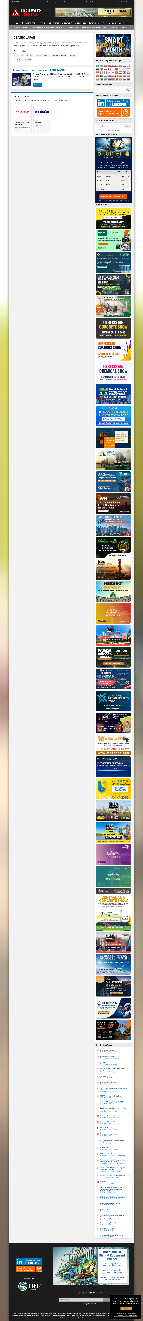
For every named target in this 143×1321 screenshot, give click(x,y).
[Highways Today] (26, 12)
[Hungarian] (128, 69)
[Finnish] (106, 69)
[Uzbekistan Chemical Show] (113, 372)
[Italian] (106, 72)
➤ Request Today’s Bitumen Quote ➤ (113, 197)
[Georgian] (113, 69)
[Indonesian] (98, 72)
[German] (117, 69)
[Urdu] (117, 79)
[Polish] (106, 76)
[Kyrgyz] (117, 72)
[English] (128, 66)
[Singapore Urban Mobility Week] (113, 701)
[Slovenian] (128, 76)
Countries (55, 23)
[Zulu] (128, 79)
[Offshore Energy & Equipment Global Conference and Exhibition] (113, 767)
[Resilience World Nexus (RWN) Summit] (113, 503)
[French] (109, 69)
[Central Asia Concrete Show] (113, 898)
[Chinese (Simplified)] (109, 66)
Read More (132, 1313)
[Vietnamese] (121, 79)
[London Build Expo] (113, 832)
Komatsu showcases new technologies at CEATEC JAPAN (38, 70)
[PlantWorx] (113, 1030)
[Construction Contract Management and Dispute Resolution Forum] (113, 460)
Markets (43, 23)
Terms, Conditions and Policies (74, 1318)
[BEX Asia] (113, 240)
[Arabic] (98, 66)
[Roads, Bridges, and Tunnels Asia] (113, 657)
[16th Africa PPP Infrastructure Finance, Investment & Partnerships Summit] (113, 745)
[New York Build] (113, 942)
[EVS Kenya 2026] (113, 854)
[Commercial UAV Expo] (113, 218)
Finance (113, 23)
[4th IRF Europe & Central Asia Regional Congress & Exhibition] (113, 482)
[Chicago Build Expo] (113, 635)
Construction (19, 55)
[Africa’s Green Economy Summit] (113, 920)
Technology (81, 23)
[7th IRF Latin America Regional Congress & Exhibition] (113, 284)
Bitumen (124, 23)
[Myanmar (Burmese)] (128, 72)
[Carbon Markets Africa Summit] (113, 547)
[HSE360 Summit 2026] (113, 591)
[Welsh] (125, 79)
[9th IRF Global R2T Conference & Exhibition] (113, 679)
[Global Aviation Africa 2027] (113, 964)
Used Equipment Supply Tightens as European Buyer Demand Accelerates (42, 27)
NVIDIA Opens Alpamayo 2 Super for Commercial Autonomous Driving (87, 27)
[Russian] (121, 76)
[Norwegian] (98, 76)
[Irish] (102, 72)
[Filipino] (102, 69)
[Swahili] (102, 79)
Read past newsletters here (113, 130)
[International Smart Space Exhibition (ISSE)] (113, 438)
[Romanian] (117, 76)
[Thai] (109, 79)
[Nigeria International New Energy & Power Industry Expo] (113, 306)
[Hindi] (125, 69)
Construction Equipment (59, 55)
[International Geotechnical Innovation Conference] (113, 569)
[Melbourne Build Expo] (113, 810)
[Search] (128, 90)
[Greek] (121, 69)
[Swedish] (106, 79)
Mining (39, 55)
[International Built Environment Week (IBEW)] (113, 262)
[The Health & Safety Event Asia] (113, 723)
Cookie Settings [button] (121, 1313)
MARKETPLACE (127, 27)
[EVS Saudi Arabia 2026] (113, 876)
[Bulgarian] (106, 66)
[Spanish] (98, 79)
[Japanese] (109, 72)
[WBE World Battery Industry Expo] (113, 394)
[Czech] (117, 66)
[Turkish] (113, 79)
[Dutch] (125, 66)
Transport (95, 23)
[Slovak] (125, 76)
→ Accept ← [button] (126, 1308)
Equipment (68, 23)
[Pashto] (102, 76)
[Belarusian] (102, 66)
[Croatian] (113, 66)
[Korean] (113, 72)
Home (17, 23)
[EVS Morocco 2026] (113, 613)
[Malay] (125, 72)
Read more (37, 85)
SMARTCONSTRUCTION (23, 60)
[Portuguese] (109, 76)
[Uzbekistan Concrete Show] (113, 328)
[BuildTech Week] (113, 986)
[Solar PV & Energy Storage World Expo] (113, 416)
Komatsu (72, 55)
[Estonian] (98, 69)
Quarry (46, 55)
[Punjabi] (113, 76)
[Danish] (121, 66)
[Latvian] (121, 72)
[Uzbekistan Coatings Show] (113, 350)
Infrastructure (29, 23)
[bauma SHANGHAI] (113, 789)
